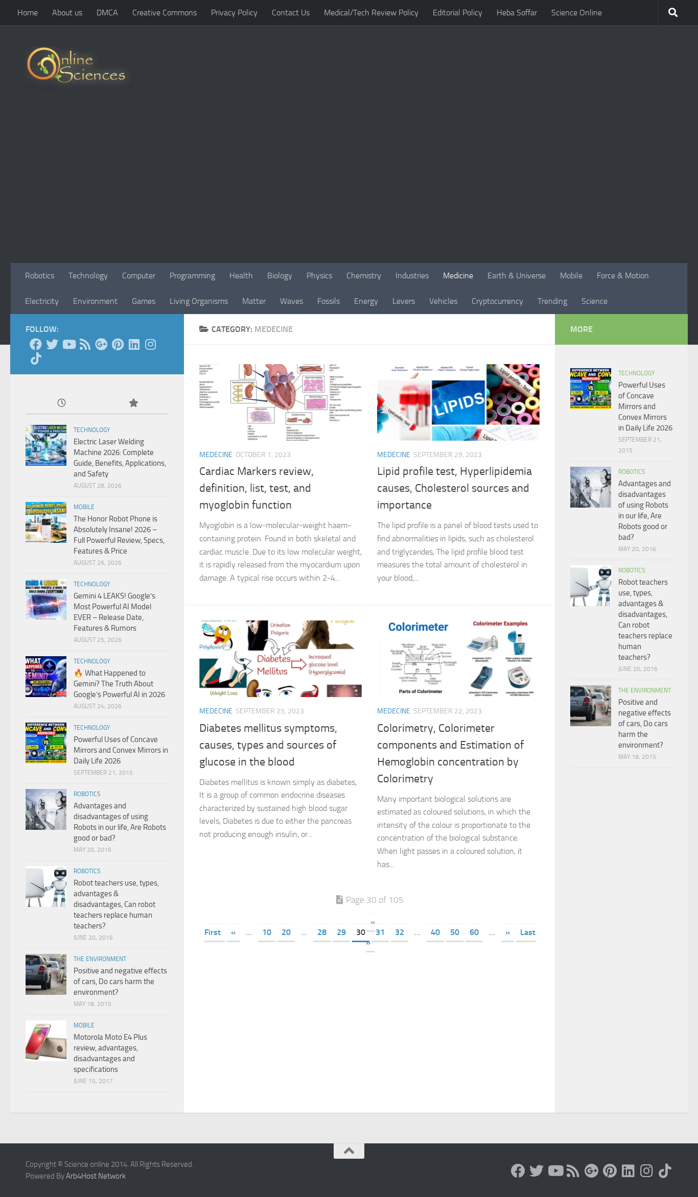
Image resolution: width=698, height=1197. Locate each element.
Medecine (215, 454)
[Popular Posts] (133, 404)
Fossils (328, 301)
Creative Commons (164, 12)
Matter (254, 301)
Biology (279, 275)
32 (399, 932)
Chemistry (363, 275)
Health (241, 275)
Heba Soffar (517, 12)
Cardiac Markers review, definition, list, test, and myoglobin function (256, 488)
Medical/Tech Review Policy (371, 12)
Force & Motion (623, 275)
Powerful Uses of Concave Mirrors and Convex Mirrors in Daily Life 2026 (121, 750)
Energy (366, 301)
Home (27, 12)
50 (454, 932)
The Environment (100, 959)
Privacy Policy (234, 12)
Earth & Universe (516, 275)
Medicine (458, 275)
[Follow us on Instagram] (150, 344)
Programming (192, 275)
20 (286, 932)
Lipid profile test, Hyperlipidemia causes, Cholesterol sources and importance (454, 488)
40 (435, 932)
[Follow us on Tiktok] (36, 358)
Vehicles (443, 301)
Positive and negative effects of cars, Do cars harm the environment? (120, 981)
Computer (138, 275)
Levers (403, 301)
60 (474, 932)
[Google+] (101, 344)
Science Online (576, 12)
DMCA (107, 12)
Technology (88, 275)
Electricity (42, 301)
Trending (552, 301)
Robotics (39, 275)
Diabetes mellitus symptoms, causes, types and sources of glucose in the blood (268, 745)
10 (266, 932)
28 (322, 932)
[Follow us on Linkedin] (134, 344)
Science (594, 301)
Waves (291, 301)
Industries (412, 275)
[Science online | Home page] (80, 67)
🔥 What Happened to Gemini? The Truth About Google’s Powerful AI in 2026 (119, 683)
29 (341, 932)
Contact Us (291, 12)
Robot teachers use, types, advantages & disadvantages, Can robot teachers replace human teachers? (116, 904)
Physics (319, 275)
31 (380, 932)
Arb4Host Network (96, 1176)
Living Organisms (199, 301)
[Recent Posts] (61, 404)
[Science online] (36, 344)
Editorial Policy (457, 12)
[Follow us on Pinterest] (117, 344)
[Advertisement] (349, 186)
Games (143, 301)
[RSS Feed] (85, 344)
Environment (95, 301)
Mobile (571, 275)
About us (67, 12)
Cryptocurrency (497, 301)
